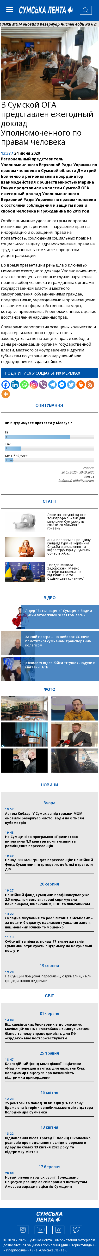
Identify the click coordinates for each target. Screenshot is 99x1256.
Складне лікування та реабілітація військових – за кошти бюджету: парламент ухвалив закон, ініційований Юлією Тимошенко (49, 922)
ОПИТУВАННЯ (49, 405)
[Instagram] (34, 384)
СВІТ (49, 996)
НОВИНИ (49, 785)
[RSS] (90, 384)
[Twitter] (71, 384)
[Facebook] (5, 384)
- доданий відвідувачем (75, 481)
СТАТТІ (49, 501)
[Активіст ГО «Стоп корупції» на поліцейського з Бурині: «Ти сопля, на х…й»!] (24, 760)
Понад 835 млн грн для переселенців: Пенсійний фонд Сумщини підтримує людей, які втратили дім (49, 864)
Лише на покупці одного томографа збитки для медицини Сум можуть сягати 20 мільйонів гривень (67, 521)
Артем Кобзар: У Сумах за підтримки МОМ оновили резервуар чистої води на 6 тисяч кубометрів (44, 818)
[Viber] (43, 384)
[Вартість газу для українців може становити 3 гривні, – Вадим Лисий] (74, 734)
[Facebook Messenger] (62, 384)
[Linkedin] (15, 384)
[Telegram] (52, 384)
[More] (5, 394)
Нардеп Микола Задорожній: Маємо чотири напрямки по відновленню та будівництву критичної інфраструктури (65, 573)
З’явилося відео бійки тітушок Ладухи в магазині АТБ (60, 664)
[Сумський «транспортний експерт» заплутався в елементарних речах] (74, 708)
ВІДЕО (49, 598)
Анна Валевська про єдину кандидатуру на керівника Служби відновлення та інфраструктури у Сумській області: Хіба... (69, 546)
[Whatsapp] (24, 384)
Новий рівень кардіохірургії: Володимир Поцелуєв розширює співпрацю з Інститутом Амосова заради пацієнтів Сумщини (46, 1182)
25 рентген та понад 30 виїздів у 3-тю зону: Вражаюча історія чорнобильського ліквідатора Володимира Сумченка (49, 1107)
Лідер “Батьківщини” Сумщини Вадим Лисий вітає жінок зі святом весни (58, 612)
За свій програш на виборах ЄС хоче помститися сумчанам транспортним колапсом (58, 640)
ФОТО (49, 689)
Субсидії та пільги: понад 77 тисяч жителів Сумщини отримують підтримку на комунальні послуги (48, 946)
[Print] (80, 384)
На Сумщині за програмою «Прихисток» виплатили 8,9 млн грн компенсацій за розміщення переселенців (41, 841)
